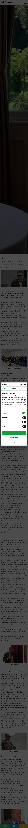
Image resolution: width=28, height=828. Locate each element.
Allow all (14, 433)
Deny (14, 442)
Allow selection (14, 437)
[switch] (24, 417)
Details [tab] (14, 388)
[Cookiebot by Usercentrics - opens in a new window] (20, 384)
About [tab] (23, 388)
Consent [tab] (5, 388)
